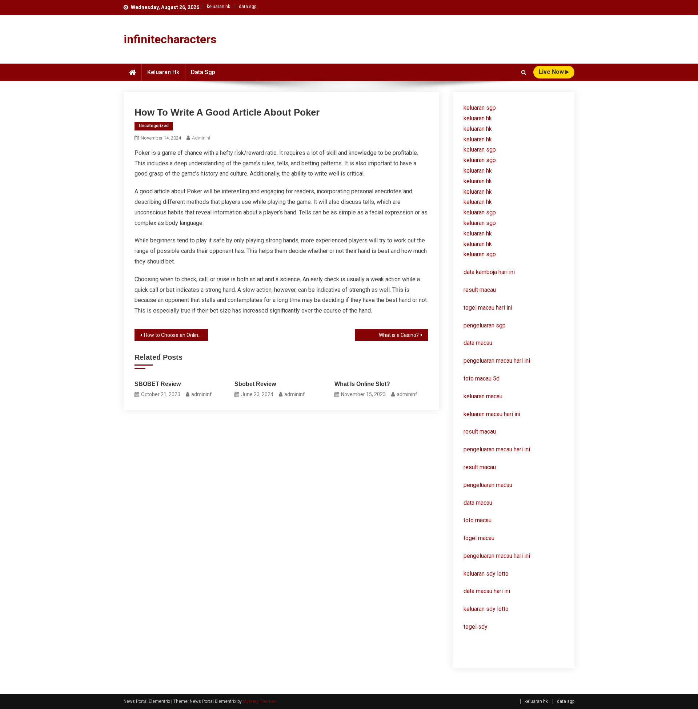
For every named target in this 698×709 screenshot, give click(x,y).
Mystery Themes (260, 701)
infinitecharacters (170, 39)
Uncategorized (154, 125)
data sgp (247, 6)
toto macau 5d (482, 378)
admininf (201, 138)
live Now (552, 71)
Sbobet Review (255, 384)
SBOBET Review (158, 384)
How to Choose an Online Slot (176, 335)
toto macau (478, 520)
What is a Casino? (399, 335)
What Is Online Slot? (362, 384)
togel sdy (476, 626)
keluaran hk (218, 6)
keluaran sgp (480, 107)
